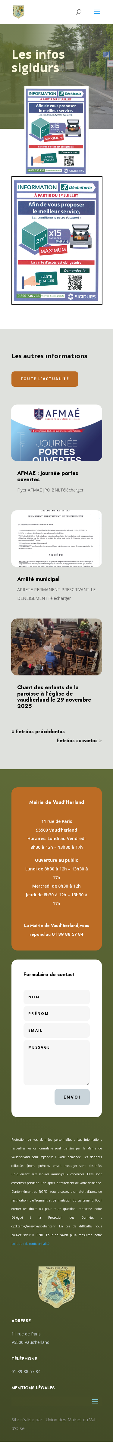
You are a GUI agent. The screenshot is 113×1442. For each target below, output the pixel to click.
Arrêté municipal (38, 579)
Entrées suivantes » (79, 740)
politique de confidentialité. (30, 1244)
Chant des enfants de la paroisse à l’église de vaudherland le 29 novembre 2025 (54, 697)
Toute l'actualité (45, 378)
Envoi (72, 1097)
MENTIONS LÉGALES (33, 1388)
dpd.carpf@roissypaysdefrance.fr (33, 1226)
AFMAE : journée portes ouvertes (47, 476)
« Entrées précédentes (38, 731)
